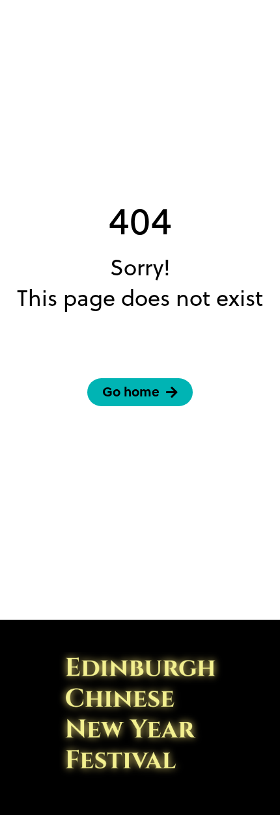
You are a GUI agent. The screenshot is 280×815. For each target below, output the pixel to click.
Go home (131, 391)
